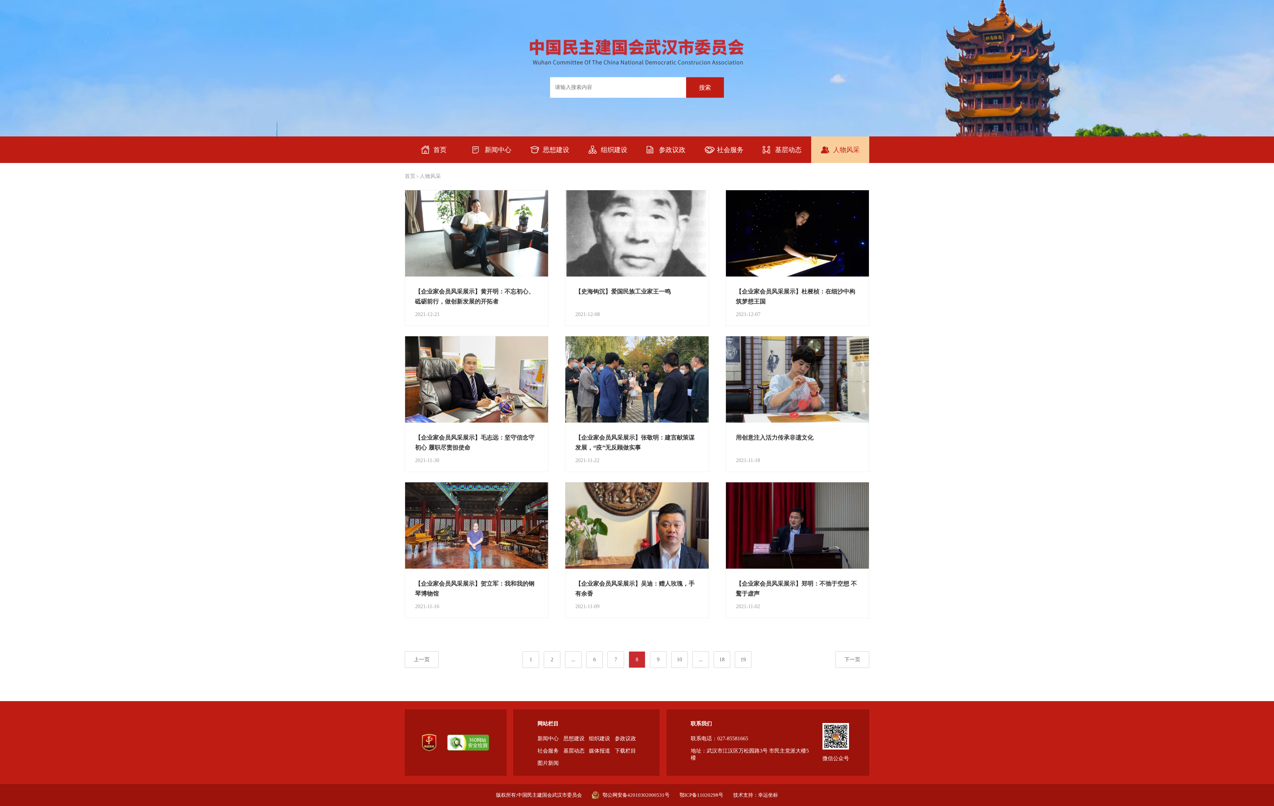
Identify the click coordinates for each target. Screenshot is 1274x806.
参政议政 (625, 738)
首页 (410, 176)
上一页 (422, 659)
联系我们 (701, 723)
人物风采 (430, 176)
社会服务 (548, 751)
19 (743, 659)
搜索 (705, 87)
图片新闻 (548, 763)
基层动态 (574, 751)
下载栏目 (625, 751)
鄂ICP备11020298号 (701, 795)
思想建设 (574, 738)
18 (722, 659)
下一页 (852, 659)
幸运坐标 (768, 795)
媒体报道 (599, 751)
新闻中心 (548, 738)
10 (679, 659)
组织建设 (599, 738)
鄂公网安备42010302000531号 (636, 795)
